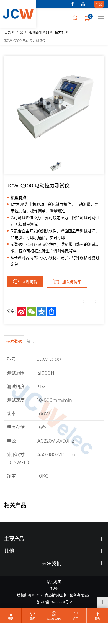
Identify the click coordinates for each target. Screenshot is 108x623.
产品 (99, 4)
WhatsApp (54, 618)
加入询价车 (71, 281)
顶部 (97, 618)
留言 (30, 341)
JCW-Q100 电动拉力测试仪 (25, 40)
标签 (54, 588)
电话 (11, 618)
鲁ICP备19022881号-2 (54, 601)
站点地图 (54, 581)
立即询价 (29, 281)
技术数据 (14, 341)
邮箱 (32, 618)
